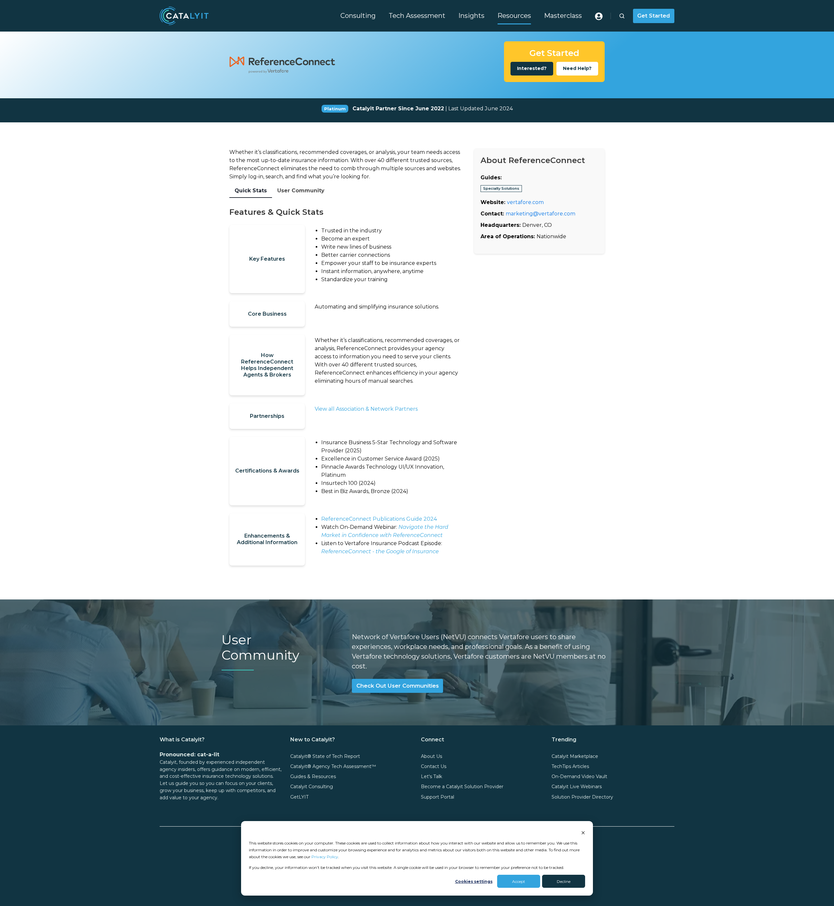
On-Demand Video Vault (579, 776)
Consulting (358, 16)
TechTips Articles (570, 766)
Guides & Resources (313, 776)
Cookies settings (474, 881)
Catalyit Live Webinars (577, 786)
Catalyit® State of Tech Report (325, 756)
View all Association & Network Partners (366, 409)
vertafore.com (525, 202)
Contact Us (433, 766)
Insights (471, 16)
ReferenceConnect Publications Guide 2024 (379, 519)
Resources (514, 16)
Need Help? (577, 68)
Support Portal (437, 797)
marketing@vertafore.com (540, 213)
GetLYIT (299, 797)
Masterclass (563, 16)
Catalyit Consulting (311, 786)
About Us (431, 756)
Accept (518, 881)
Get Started (653, 15)
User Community (300, 190)
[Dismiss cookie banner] (583, 832)
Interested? (532, 68)
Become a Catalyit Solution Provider (462, 786)
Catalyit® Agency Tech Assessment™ (333, 766)
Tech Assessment (417, 16)
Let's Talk (431, 776)
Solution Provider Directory (582, 797)
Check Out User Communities (397, 685)
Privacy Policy (324, 856)
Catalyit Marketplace (575, 756)
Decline (563, 881)
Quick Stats (251, 190)
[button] (622, 16)
